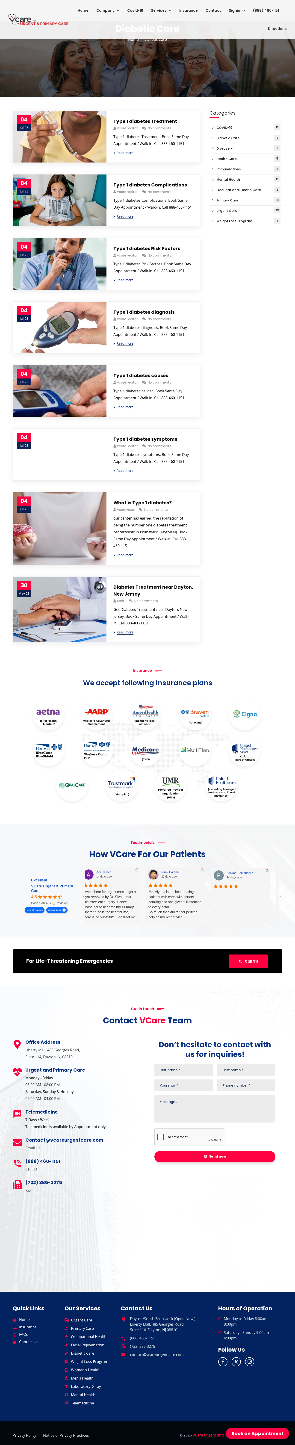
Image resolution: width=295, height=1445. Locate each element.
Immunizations (247, 169)
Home (83, 10)
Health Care (247, 159)
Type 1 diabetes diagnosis (144, 312)
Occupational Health (88, 1336)
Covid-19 (135, 10)
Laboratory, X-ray (86, 1386)
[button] (107, 10)
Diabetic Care (247, 138)
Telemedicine (82, 1403)
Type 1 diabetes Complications (150, 185)
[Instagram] (249, 1361)
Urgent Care (247, 210)
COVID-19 (247, 127)
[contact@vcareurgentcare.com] (123, 1354)
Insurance (188, 10)
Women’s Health (85, 1369)
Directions (277, 28)
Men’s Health (82, 1378)
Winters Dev (176, 873)
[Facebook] (222, 1361)
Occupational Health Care (247, 190)
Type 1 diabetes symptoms (145, 439)
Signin (234, 10)
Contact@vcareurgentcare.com (64, 1140)
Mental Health (247, 179)
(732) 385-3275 (43, 1182)
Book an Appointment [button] (257, 1433)
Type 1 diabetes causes (140, 375)
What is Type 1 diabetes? (142, 502)
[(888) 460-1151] (17, 1163)
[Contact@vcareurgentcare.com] (17, 1142)
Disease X (247, 148)
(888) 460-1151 (266, 10)
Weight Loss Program (247, 221)
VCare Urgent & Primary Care (52, 888)
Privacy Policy (24, 1435)
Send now (217, 1156)
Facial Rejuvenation (87, 1344)
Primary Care (247, 200)
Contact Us (28, 1341)
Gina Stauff (240, 873)
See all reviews (35, 910)
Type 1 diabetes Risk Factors (146, 248)
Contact (213, 10)
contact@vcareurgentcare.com (157, 1354)
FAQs (23, 1334)
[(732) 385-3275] (17, 1184)
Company (105, 10)
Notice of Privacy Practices (66, 1435)
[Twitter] (236, 1361)
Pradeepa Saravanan (116, 872)
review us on (55, 910)
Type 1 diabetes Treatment (145, 121)
